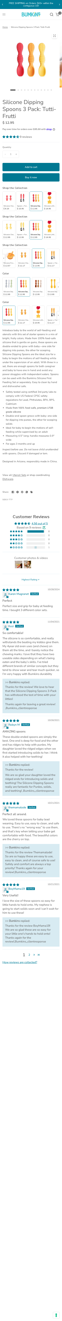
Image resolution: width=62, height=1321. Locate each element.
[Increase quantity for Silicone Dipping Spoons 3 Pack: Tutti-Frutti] (16, 154)
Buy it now (31, 177)
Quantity (6, 147)
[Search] (51, 14)
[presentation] (3, 258)
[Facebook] (13, 492)
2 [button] (29, 955)
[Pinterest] (22, 492)
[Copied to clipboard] (31, 492)
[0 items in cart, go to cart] (57, 14)
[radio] (8, 201)
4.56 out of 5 (40, 523)
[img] (10, 590)
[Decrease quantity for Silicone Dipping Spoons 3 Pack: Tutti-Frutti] (5, 154)
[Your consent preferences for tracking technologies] (56, 1315)
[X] (18, 492)
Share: (5, 492)
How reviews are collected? (19, 962)
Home (5, 27)
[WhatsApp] (27, 492)
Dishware (7, 479)
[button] (11, 137)
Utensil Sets (19, 475)
